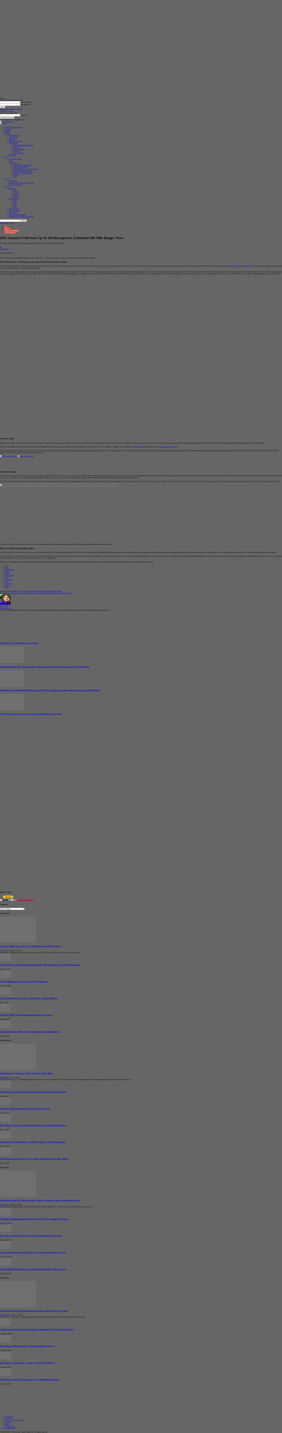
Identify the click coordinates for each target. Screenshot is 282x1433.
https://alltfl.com (5, 608)
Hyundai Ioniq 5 (234, 266)
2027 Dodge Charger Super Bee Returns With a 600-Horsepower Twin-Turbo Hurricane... (40, 965)
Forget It (16, 197)
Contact (7, 1424)
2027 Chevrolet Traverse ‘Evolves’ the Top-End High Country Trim (30, 714)
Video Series (13, 143)
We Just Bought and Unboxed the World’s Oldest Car (24, 981)
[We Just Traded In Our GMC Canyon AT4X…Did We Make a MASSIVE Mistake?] (5, 994)
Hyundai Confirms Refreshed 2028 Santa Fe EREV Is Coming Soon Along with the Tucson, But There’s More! (50, 690)
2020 (15, 201)
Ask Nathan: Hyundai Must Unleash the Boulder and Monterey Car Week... (34, 1311)
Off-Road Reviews (15, 141)
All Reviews (13, 213)
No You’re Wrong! (15, 185)
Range (6, 585)
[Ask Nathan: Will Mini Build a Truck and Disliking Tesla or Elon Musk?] (5, 1342)
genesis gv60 (8, 575)
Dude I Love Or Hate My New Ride (21, 183)
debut (6, 571)
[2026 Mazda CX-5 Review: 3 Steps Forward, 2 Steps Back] (18, 1069)
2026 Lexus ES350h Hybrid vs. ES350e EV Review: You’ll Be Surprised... (33, 1142)
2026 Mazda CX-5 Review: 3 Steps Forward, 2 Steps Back (26, 1073)
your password (25, 104)
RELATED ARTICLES (9, 643)
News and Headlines (11, 230)
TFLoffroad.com (10, 1428)
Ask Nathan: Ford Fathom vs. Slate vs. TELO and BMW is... (27, 1363)
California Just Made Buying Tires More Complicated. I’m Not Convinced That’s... (37, 1329)
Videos (6, 133)
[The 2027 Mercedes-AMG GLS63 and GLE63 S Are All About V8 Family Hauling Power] (5, 1027)
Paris (15, 177)
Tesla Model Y (139, 447)
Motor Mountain (19, 153)
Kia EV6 (249, 266)
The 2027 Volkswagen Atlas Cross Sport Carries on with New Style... (31, 946)
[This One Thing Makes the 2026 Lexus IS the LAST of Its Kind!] (5, 1104)
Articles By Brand (15, 159)
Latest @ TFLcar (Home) (13, 127)
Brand (7, 223)
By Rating (12, 189)
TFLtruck (7, 129)
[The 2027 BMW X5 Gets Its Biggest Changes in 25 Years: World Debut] (5, 1011)
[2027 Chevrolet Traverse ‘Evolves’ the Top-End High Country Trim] (12, 710)
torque (6, 587)
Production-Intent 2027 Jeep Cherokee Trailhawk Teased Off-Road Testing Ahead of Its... (40, 1200)
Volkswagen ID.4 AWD (168, 447)
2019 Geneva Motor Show (22, 171)
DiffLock (16, 147)
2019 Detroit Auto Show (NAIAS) (25, 169)
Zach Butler (4, 249)
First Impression (14, 211)
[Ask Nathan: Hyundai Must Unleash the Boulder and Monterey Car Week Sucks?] (18, 1306)
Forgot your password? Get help (11, 109)
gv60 (6, 577)
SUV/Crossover (10, 232)
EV (5, 226)
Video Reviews (14, 135)
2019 (15, 203)
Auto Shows (13, 163)
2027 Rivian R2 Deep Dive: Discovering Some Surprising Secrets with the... (34, 1092)
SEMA (15, 175)
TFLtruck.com (9, 1426)
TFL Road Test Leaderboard (23, 145)
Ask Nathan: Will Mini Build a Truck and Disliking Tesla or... (28, 1346)
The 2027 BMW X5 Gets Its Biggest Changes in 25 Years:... (26, 1015)
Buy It (15, 191)
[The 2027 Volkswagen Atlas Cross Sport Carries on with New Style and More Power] (18, 942)
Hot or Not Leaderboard (17, 215)
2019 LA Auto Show (20, 167)
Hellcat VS (17, 151)
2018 (15, 205)
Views (6, 179)
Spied (11, 161)
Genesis (7, 228)
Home (2, 223)
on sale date (8, 583)
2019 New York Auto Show (23, 173)
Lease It (16, 193)
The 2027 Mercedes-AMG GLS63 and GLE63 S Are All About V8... (30, 1032)
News (6, 157)
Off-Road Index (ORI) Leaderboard (21, 217)
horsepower (8, 579)
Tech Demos (13, 137)
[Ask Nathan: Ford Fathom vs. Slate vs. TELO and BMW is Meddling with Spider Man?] (5, 1359)
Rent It (15, 195)
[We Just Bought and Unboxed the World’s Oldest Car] (5, 977)
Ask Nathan (13, 181)
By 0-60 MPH (14, 209)
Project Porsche (18, 149)
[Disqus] (141, 802)
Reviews (7, 187)
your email (24, 115)
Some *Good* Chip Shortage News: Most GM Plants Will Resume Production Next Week (39, 593)
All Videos (12, 155)
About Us (7, 1422)
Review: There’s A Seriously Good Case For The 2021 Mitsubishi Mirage (36, 591)
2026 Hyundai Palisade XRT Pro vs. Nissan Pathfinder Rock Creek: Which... (35, 1159)
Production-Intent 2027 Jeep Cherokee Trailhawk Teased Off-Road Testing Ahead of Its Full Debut (44, 667)
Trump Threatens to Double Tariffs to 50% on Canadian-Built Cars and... (33, 1252)
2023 (6, 568)
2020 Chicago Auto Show (22, 165)
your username (25, 102)
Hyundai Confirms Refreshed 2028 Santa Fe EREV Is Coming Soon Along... (34, 1219)
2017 (15, 207)
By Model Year (14, 199)
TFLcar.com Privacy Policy (14, 1420)
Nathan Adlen (5, 1315)
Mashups (12, 139)
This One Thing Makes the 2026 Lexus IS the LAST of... (25, 1109)
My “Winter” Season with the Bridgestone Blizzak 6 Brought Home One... (33, 1125)
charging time (9, 570)
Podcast (7, 131)
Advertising (8, 1418)
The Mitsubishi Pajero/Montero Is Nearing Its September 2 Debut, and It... (33, 1269)
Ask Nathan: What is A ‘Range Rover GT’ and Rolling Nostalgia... (30, 1379)
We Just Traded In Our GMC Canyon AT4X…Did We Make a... (29, 998)
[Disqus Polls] (141, 744)
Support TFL (9, 1416)
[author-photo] (5, 604)
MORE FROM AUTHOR (28, 643)
